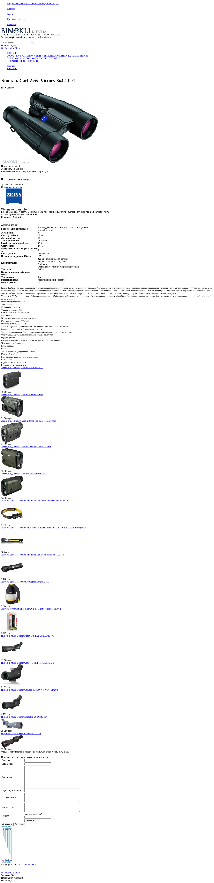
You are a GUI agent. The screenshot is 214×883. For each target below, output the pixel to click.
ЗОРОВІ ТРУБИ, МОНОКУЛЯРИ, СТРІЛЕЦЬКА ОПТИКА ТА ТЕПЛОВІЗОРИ (47, 55)
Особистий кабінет (10, 48)
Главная (11, 66)
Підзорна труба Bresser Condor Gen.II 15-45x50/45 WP (27, 663)
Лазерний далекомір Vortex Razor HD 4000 (22, 367)
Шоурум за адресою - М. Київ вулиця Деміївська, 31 (33, 3)
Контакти (11, 24)
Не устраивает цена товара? (16, 179)
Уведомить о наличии (12, 169)
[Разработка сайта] (6, 862)
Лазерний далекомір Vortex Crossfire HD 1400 (23, 473)
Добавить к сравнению (12, 184)
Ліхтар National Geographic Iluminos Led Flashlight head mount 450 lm (34, 500)
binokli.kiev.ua (31, 864)
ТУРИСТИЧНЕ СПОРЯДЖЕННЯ (24, 61)
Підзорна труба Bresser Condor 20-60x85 (21, 733)
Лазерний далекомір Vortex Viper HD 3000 (22, 394)
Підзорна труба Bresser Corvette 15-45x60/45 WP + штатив (29, 690)
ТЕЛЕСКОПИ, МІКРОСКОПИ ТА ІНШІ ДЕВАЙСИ (33, 58)
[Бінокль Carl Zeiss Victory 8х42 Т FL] (50, 164)
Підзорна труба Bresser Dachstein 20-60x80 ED (24, 717)
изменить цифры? (33, 814)
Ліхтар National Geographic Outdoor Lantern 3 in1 (25, 581)
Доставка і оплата (16, 19)
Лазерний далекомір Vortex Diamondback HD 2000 (26, 446)
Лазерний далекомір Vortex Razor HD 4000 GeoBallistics (28, 421)
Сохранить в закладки (12, 187)
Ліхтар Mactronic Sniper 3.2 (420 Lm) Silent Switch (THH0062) (31, 609)
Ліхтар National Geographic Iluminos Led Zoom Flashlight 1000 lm (32, 554)
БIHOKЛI (12, 53)
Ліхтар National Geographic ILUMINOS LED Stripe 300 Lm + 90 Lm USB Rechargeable (43, 527)
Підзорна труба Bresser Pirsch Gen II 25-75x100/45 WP (27, 636)
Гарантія (11, 14)
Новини (11, 9)
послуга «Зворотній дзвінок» (26, 37)
